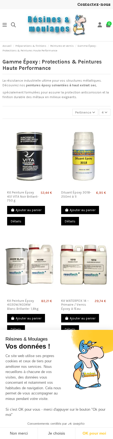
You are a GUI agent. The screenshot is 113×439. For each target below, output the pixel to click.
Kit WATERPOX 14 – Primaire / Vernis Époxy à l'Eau (75, 305)
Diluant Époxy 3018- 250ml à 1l (76, 194)
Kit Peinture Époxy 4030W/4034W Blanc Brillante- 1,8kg (22, 305)
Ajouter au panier (28, 210)
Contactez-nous (94, 4)
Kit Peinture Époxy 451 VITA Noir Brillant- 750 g (22, 196)
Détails (16, 221)
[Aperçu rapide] (29, 186)
